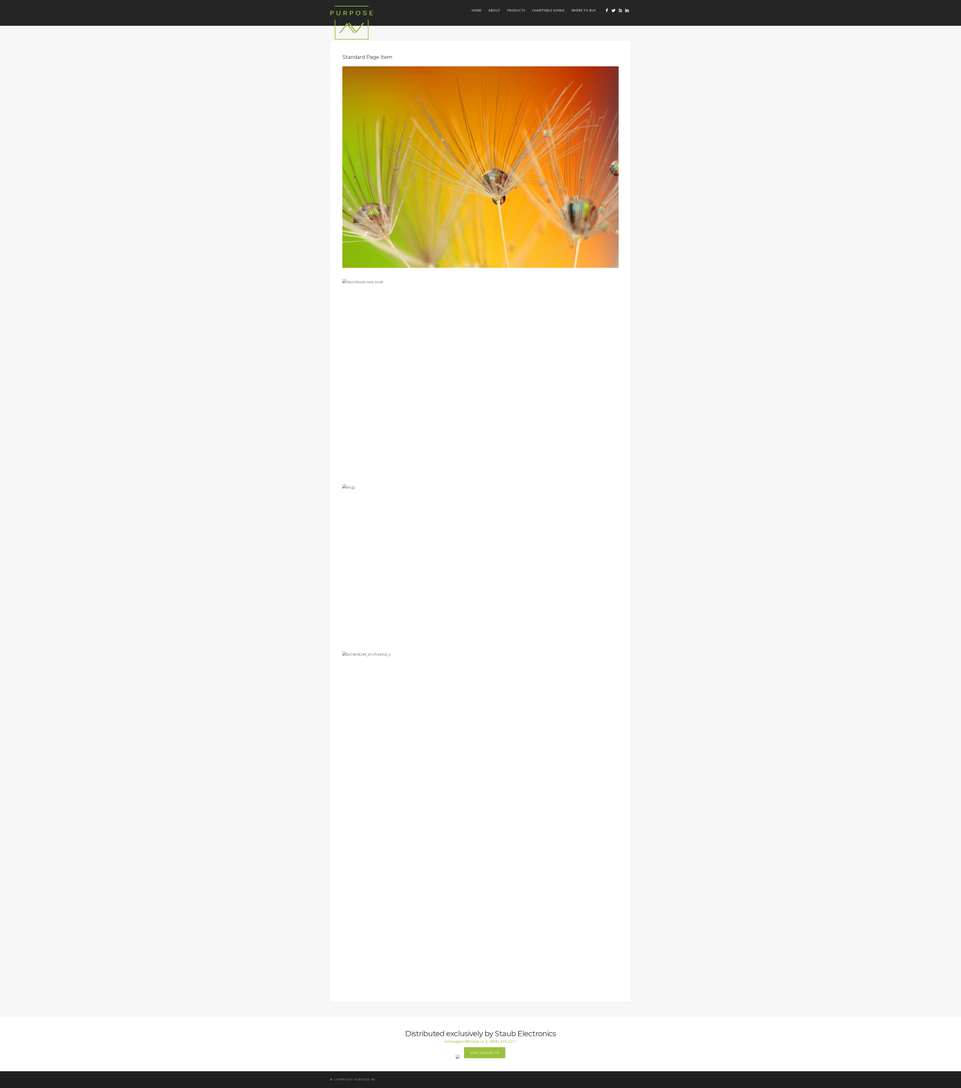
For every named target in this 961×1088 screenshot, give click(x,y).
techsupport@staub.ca (464, 1041)
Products (516, 10)
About (494, 10)
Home (477, 10)
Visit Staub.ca (484, 1053)
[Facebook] (607, 10)
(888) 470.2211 (503, 1041)
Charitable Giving (548, 10)
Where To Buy (584, 10)
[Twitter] (613, 10)
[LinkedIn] (627, 10)
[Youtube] (620, 10)
